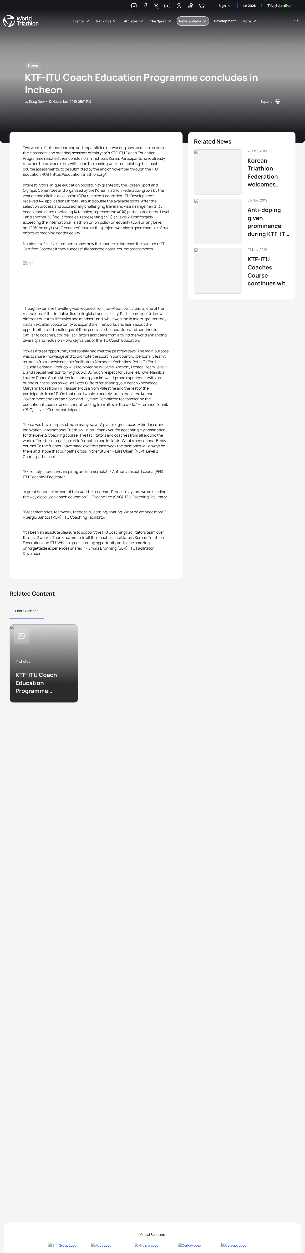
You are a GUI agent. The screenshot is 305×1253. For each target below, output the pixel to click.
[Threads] (179, 6)
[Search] (296, 21)
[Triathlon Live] (279, 5)
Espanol (267, 101)
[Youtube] (167, 6)
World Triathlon (21, 21)
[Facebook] (145, 6)
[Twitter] (156, 6)
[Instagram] (134, 6)
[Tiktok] (190, 6)
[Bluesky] (202, 6)
